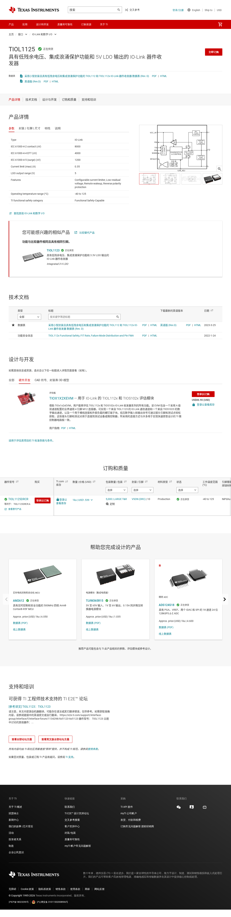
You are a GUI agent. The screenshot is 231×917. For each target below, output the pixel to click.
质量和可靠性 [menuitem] (65, 24)
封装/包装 (70, 832)
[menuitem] (220, 24)
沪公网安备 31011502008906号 (52, 902)
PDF (154, 76)
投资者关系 (15, 839)
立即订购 (214, 52)
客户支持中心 (72, 826)
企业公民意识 (16, 852)
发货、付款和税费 (131, 819)
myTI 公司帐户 (129, 813)
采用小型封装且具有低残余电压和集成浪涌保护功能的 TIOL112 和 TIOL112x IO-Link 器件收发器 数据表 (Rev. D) (87, 76)
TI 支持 (69, 757)
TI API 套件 (127, 806)
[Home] (34, 10)
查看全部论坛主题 (22, 739)
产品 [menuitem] (11, 24)
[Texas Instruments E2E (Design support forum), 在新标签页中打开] (191, 808)
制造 (11, 845)
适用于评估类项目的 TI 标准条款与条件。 (32, 440)
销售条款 (61, 889)
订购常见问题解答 (131, 826)
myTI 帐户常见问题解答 (78, 845)
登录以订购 (203, 394)
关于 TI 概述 (15, 806)
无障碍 (12, 889)
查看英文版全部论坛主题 (55, 739)
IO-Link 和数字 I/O (42, 34)
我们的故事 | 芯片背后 (21, 826)
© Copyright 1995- (22, 895)
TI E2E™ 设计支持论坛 (77, 813)
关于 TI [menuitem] (104, 24)
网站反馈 (99, 889)
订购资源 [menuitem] (86, 24)
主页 (11, 34)
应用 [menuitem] (24, 24)
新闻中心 (14, 819)
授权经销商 (147, 826)
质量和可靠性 (72, 839)
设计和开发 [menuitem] (42, 24)
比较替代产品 (87, 232)
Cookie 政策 (27, 889)
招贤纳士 (14, 813)
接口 (20, 34)
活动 (11, 832)
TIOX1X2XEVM (61, 398)
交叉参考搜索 (72, 819)
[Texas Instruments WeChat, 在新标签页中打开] (178, 808)
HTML (163, 76)
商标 (87, 889)
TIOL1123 (53, 250)
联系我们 (70, 806)
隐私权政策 (44, 889)
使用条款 (93, 749)
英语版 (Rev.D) (33, 81)
